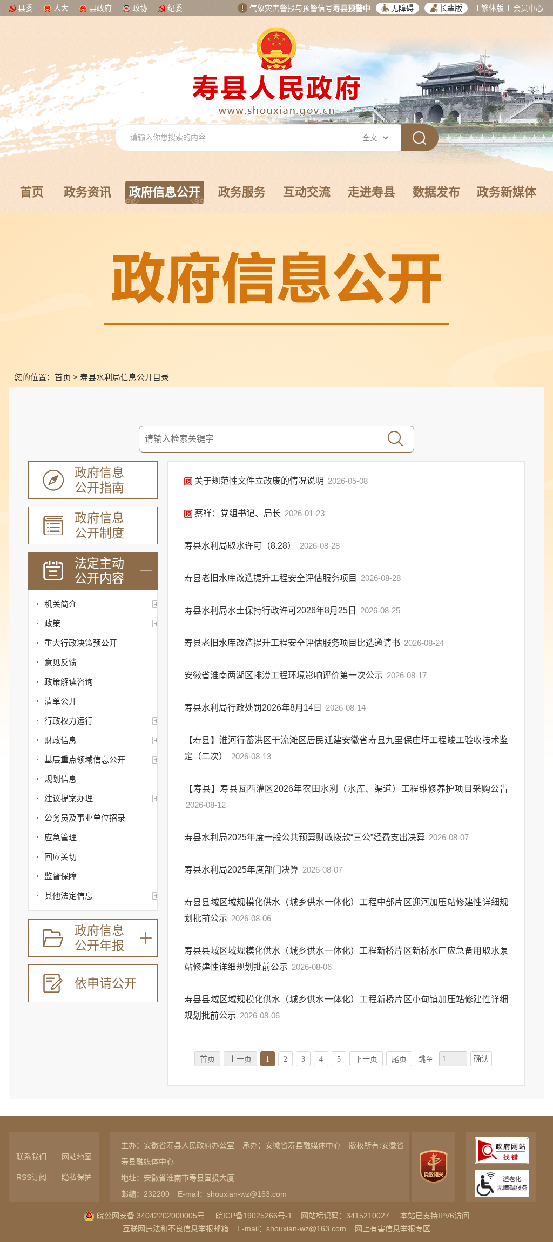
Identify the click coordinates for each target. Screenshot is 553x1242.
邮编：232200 (145, 1194)
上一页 (240, 1059)
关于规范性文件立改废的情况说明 (259, 480)
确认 (481, 1059)
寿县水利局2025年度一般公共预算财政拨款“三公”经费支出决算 (305, 837)
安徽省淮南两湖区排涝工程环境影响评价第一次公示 (284, 675)
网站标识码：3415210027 (345, 1215)
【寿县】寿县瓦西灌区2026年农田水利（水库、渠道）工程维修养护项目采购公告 (346, 788)
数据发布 (436, 192)
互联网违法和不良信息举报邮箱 (175, 1228)
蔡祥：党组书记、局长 (237, 513)
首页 (32, 192)
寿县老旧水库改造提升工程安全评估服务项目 (271, 578)
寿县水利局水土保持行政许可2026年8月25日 (271, 610)
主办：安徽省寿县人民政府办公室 (177, 1145)
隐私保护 (77, 1177)
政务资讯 (87, 192)
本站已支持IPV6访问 (434, 1215)
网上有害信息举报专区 (392, 1228)
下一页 (366, 1059)
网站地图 (77, 1156)
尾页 (399, 1059)
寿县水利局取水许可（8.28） (241, 545)
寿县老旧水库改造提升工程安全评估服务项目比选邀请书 (293, 642)
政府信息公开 (164, 192)
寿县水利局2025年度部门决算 (242, 869)
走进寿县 (371, 192)
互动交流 (307, 192)
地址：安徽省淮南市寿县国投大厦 (177, 1177)
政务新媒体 (506, 192)
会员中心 (528, 8)
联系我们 (31, 1156)
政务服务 (242, 192)
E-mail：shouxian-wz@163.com (232, 1194)
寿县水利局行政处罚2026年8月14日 (254, 707)
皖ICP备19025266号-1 (253, 1215)
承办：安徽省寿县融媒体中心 (291, 1145)
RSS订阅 (31, 1177)
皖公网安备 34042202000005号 (150, 1215)
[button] (397, 8)
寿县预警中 (351, 8)
